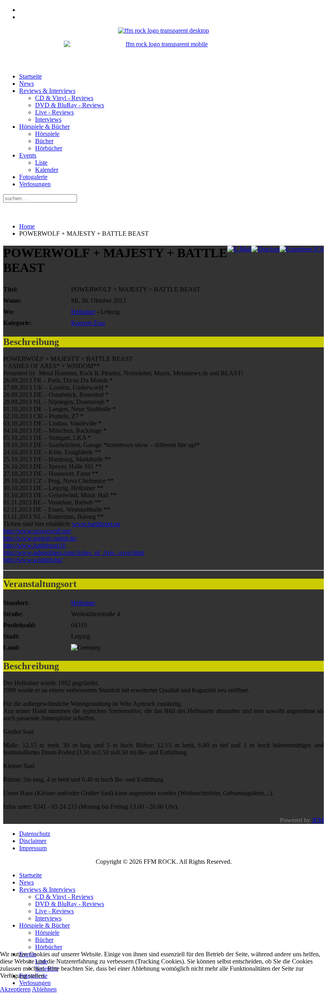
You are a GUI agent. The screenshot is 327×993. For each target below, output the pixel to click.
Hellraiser (83, 311)
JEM (318, 820)
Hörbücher (48, 148)
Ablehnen (44, 989)
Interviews (48, 119)
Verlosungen (35, 184)
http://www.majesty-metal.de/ (40, 538)
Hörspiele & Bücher (44, 126)
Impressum (33, 848)
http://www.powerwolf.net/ (37, 531)
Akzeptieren (15, 989)
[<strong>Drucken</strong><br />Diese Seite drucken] (265, 249)
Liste (41, 162)
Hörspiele (47, 133)
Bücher (44, 141)
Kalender (46, 169)
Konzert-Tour (88, 322)
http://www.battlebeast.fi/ (34, 545)
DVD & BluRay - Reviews (69, 105)
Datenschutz (34, 833)
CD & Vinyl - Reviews (64, 98)
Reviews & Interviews (47, 90)
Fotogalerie (33, 176)
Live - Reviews (54, 112)
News (26, 83)
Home (27, 226)
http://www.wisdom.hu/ (33, 559)
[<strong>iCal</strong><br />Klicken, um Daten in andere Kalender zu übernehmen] (302, 249)
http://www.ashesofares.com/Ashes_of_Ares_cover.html (73, 552)
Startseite (30, 76)
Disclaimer (32, 840)
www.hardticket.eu (96, 523)
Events (27, 155)
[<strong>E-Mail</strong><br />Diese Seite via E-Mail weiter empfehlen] (239, 249)
